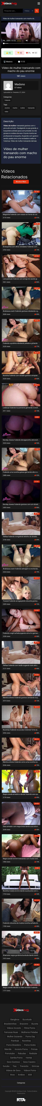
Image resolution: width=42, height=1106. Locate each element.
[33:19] (21, 845)
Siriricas (35, 1066)
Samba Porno (16, 1057)
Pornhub (15, 1041)
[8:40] (21, 878)
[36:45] (21, 556)
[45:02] (21, 942)
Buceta (35, 1024)
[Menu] (39, 3)
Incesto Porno (21, 1049)
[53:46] (21, 974)
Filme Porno (29, 1028)
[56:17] (21, 749)
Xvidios (21, 1074)
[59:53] (21, 813)
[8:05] (21, 427)
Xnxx (12, 1074)
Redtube (33, 1053)
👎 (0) (19, 53)
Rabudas (22, 1053)
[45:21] (21, 781)
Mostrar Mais (21, 182)
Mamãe (8, 1049)
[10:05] (21, 684)
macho (15, 108)
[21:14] (21, 910)
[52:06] (21, 266)
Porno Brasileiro (13, 1045)
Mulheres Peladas (29, 1032)
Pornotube (10, 1053)
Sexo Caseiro (29, 1062)
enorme (7, 108)
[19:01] (21, 395)
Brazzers (24, 1024)
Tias (15, 1066)
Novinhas (26, 1041)
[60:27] (21, 362)
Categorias (21, 1083)
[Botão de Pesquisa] (37, 11)
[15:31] (21, 330)
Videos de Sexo (13, 1070)
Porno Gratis (30, 1045)
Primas (34, 1049)
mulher (22, 108)
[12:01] (21, 620)
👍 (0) (8, 53)
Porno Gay (30, 1036)
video (6, 111)
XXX (30, 1074)
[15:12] (21, 588)
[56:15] (21, 652)
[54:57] (21, 298)
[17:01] (21, 491)
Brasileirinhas (10, 1024)
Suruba (6, 1066)
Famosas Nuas (11, 1032)
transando (31, 108)
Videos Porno (30, 1070)
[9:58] (21, 459)
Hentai (29, 1057)
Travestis (24, 1066)
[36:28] (21, 523)
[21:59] (21, 201)
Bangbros (14, 1019)
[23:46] (21, 233)
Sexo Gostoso (13, 1062)
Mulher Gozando (14, 1036)
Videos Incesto (14, 1028)
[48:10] (21, 717)
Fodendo (7, 100)
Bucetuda (27, 1019)
